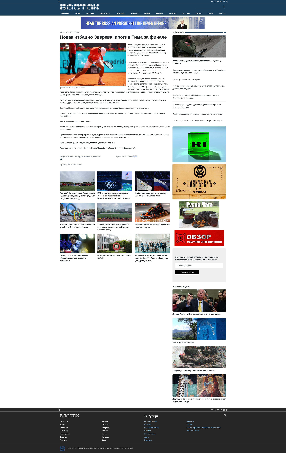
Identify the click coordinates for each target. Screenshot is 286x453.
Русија (77, 13)
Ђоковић (72, 164)
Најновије (65, 13)
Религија (147, 431)
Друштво (134, 13)
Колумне (186, 13)
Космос (199, 13)
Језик (146, 437)
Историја (147, 424)
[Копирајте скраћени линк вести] (87, 159)
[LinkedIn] (224, 1)
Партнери (190, 421)
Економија (120, 13)
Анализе (159, 13)
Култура (222, 13)
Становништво (150, 434)
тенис (79, 164)
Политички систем (151, 428)
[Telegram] (226, 1)
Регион (147, 13)
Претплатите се (187, 272)
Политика (90, 13)
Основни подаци (150, 421)
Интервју (172, 13)
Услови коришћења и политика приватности (203, 428)
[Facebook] (212, 1)
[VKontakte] (221, 1)
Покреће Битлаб (193, 431)
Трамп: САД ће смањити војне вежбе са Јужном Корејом (197, 121)
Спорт (77, 32)
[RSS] (59, 1)
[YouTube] (218, 1)
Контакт (190, 424)
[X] (215, 1)
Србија (63, 164)
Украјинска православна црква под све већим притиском (197, 114)
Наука (210, 13)
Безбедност (105, 13)
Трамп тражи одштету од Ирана (186, 79)
